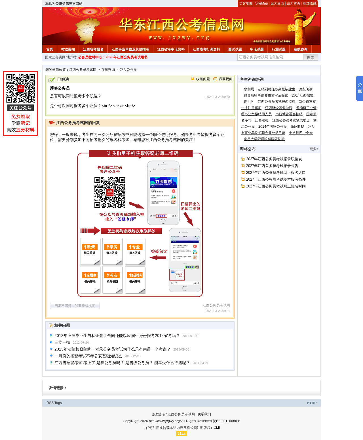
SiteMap (261, 3)
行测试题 (279, 49)
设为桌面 (277, 3)
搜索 (311, 58)
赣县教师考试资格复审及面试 (266, 95)
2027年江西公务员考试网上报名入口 (276, 172)
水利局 (249, 89)
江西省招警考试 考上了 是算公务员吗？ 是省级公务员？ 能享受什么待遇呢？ (122, 362)
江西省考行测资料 (206, 49)
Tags (58, 403)
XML (217, 428)
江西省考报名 (93, 49)
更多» (314, 149)
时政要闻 (68, 49)
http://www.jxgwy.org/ (165, 421)
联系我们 (204, 414)
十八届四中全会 (301, 133)
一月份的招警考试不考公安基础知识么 (88, 356)
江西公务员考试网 (82, 70)
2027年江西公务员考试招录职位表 (274, 159)
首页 (49, 49)
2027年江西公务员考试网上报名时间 (276, 186)
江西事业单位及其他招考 (130, 49)
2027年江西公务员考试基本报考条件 (276, 179)
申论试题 (257, 49)
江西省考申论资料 (171, 49)
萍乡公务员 (128, 70)
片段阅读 (306, 89)
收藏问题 (203, 79)
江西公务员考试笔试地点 (291, 120)
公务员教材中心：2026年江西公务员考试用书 (112, 57)
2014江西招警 (302, 95)
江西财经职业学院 (278, 108)
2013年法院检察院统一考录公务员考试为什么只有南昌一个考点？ (112, 349)
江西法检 (262, 120)
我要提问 (226, 79)
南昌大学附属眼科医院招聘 (264, 139)
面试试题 (235, 49)
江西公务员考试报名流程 (276, 102)
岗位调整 (297, 127)
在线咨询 (300, 49)
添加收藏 (309, 3)
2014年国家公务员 (272, 127)
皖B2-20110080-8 (226, 421)
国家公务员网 (55, 57)
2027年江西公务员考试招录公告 (272, 166)
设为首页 (293, 3)
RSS (50, 403)
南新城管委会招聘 (289, 114)
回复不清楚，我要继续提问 (74, 306)
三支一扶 (62, 342)
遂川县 (249, 102)
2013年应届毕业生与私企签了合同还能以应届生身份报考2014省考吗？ (117, 335)
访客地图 (246, 3)
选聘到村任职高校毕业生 (276, 89)
